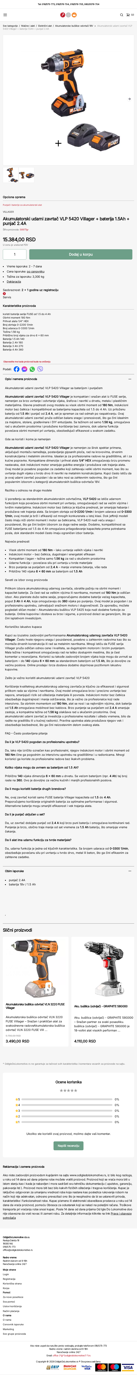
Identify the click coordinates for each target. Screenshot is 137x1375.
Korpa (6, 1288)
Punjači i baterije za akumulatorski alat (22, 205)
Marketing (8, 1329)
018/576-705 (76, 4)
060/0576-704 (91, 4)
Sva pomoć (9, 1301)
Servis (7, 297)
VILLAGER (8, 211)
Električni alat (45, 25)
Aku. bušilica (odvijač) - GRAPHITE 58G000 (100, 1006)
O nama (7, 1319)
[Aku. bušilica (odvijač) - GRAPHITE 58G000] (104, 970)
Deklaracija (14, 281)
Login (6, 1274)
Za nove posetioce (13, 1297)
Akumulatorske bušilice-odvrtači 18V (74, 25)
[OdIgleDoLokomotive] (68, 14)
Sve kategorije (10, 25)
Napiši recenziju (68, 1145)
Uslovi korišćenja (12, 1306)
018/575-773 (48, 4)
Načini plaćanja (11, 1311)
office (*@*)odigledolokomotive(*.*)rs (71, 1355)
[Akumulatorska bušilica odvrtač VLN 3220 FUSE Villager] (36, 969)
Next (129, 99)
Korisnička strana (12, 1283)
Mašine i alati (28, 25)
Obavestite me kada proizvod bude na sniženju (26, 361)
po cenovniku (35, 271)
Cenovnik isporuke (13, 1324)
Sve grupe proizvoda (14, 1333)
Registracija (9, 1278)
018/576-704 (62, 4)
